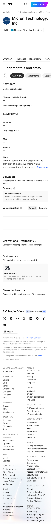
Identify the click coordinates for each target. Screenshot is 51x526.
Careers (30, 434)
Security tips (32, 475)
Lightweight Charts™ (36, 495)
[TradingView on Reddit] (5, 325)
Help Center (32, 431)
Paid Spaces (8, 515)
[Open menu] (4, 4)
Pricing (30, 376)
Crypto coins (8, 389)
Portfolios (7, 437)
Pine (5, 397)
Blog (29, 428)
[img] (38, 30)
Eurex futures (32, 411)
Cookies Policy (33, 469)
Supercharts (8, 371)
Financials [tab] (21, 58)
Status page (32, 481)
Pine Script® (8, 449)
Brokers (30, 394)
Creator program (10, 478)
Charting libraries (34, 492)
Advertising (32, 511)
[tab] (17, 75)
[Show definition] (14, 188)
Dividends (7, 426)
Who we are (32, 422)
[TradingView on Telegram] (37, 318)
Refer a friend (9, 475)
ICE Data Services (34, 338)
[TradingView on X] (5, 318)
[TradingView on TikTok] (44, 318)
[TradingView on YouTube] (18, 318)
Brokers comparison (35, 397)
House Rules (8, 481)
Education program (35, 520)
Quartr (39, 356)
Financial (13, 290)
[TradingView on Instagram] (24, 318)
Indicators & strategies (13, 506)
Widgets (30, 489)
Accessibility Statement (37, 472)
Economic (7, 420)
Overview (31, 391)
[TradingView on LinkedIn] (31, 318)
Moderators (8, 484)
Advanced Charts (34, 498)
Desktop (6, 461)
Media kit (31, 437)
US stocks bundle (34, 414)
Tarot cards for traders (37, 448)
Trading (6, 492)
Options (6, 443)
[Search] (25, 4)
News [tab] (48, 58)
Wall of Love (8, 472)
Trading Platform (34, 501)
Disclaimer (31, 463)
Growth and (18, 240)
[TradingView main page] (10, 4)
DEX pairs (7, 394)
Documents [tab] (35, 58)
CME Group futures (35, 408)
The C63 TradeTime (35, 451)
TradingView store (35, 445)
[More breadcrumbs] (15, 12)
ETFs (5, 383)
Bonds (5, 386)
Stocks (6, 380)
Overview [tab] (7, 58)
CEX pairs (7, 392)
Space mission (33, 425)
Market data (32, 379)
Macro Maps (8, 446)
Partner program (34, 517)
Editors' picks (9, 498)
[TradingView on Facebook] (11, 318)
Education (7, 495)
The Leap (31, 400)
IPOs (5, 429)
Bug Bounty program (36, 478)
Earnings (6, 423)
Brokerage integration (36, 514)
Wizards (6, 509)
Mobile (6, 458)
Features (30, 373)
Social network (9, 469)
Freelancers (8, 512)
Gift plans (31, 382)
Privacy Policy (33, 466)
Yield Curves (8, 440)
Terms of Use (32, 460)
